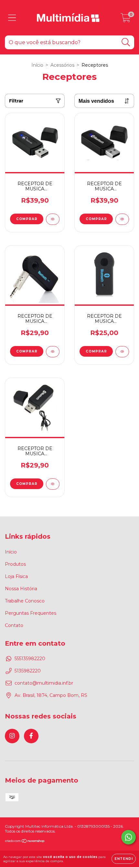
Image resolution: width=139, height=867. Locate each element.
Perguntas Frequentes (30, 613)
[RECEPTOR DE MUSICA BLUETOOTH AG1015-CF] (52, 219)
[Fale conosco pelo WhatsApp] (128, 837)
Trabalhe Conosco (25, 601)
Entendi (123, 859)
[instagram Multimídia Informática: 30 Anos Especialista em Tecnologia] (12, 736)
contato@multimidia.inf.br (44, 683)
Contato (14, 625)
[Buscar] (126, 42)
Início (37, 65)
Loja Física (16, 576)
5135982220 (28, 671)
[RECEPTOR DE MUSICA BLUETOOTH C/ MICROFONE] (122, 351)
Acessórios (62, 65)
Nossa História (21, 589)
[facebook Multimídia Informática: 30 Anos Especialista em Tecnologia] (31, 736)
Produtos (15, 564)
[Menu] (12, 17)
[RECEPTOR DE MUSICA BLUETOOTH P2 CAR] (52, 351)
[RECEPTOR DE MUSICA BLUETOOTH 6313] (52, 484)
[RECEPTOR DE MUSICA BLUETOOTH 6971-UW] (122, 219)
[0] (125, 19)
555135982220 (30, 658)
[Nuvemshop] (25, 841)
